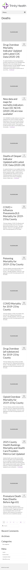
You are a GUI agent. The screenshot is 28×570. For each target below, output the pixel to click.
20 (20, 522)
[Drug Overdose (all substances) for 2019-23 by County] (14, 335)
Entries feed (5, 554)
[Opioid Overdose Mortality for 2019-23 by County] (14, 384)
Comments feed (6, 556)
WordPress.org (6, 559)
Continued (11, 69)
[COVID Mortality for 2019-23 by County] (14, 290)
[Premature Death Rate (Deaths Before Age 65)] (14, 483)
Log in (4, 552)
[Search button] (2, 526)
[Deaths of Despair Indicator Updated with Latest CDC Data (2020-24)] (14, 143)
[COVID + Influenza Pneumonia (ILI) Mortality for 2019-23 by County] (14, 194)
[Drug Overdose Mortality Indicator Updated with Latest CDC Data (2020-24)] (14, 32)
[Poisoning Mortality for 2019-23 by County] (14, 245)
